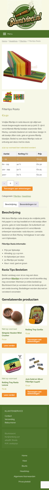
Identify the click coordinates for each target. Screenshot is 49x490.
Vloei (24, 461)
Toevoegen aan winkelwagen (17, 188)
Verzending (10, 419)
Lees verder (9, 345)
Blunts (24, 466)
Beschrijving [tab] (11, 204)
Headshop (13, 41)
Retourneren (10, 423)
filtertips (15, 278)
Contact (8, 416)
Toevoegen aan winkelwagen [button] (34, 340)
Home (4, 41)
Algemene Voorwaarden (24, 476)
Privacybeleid (24, 482)
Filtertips (23, 41)
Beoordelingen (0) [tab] (28, 204)
